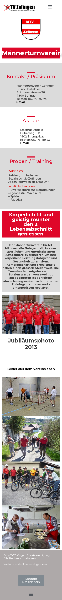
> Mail (20, 102)
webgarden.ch (39, 564)
